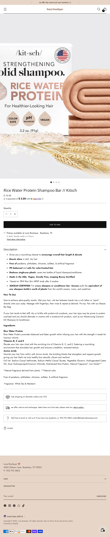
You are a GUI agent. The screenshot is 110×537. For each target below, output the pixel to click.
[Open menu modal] (5, 9)
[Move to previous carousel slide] (97, 445)
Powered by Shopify (11, 523)
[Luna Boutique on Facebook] (5, 506)
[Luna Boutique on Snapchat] (19, 506)
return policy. (78, 407)
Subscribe (101, 496)
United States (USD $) (15, 516)
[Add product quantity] (14, 214)
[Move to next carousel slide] (104, 445)
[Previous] (31, 2)
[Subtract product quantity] (6, 214)
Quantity (7, 208)
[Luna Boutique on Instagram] (10, 506)
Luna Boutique (23, 521)
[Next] (78, 2)
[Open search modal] (99, 9)
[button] (55, 198)
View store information (16, 239)
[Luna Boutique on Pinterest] (14, 506)
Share (10, 428)
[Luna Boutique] (55, 9)
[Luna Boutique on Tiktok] (23, 506)
